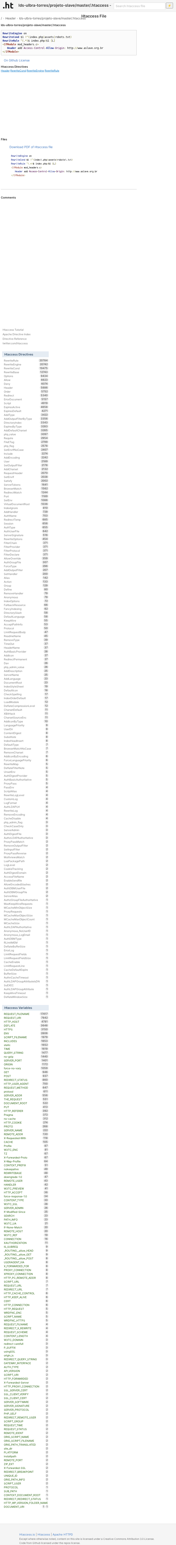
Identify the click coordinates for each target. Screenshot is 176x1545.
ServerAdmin (26, 830)
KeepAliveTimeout (26, 993)
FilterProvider (26, 546)
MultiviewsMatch (26, 857)
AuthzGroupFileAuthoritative (26, 900)
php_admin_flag (26, 822)
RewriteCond (18, 70)
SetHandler (26, 574)
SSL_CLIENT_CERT (26, 1398)
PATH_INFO (26, 1219)
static (26, 1045)
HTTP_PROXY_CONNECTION (26, 1386)
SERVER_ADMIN (26, 1208)
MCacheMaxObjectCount (26, 919)
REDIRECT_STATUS (26, 1080)
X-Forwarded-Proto (26, 1157)
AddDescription (26, 671)
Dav (26, 663)
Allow (26, 380)
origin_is (26, 1355)
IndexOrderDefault (26, 698)
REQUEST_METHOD (26, 1087)
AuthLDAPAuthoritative (26, 927)
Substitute (26, 737)
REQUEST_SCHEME (26, 1332)
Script (26, 403)
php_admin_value (26, 667)
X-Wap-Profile (26, 1161)
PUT (26, 1107)
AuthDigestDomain (26, 872)
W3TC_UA (26, 1223)
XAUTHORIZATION (26, 1242)
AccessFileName (26, 876)
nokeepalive (26, 1169)
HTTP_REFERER (26, 1111)
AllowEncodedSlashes (26, 884)
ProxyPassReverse (26, 853)
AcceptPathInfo (26, 624)
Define (26, 589)
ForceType (26, 566)
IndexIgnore (26, 508)
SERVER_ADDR (26, 1095)
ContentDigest (26, 733)
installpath (26, 1456)
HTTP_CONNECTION (26, 1305)
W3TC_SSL (26, 1204)
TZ (26, 1153)
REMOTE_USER (26, 1180)
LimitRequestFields (26, 954)
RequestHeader (26, 473)
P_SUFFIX (26, 1347)
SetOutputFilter (26, 465)
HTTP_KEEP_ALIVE (26, 1297)
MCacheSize (26, 923)
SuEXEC (26, 985)
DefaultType (26, 744)
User (26, 461)
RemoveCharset (26, 752)
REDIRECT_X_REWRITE (26, 1328)
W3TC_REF (26, 1235)
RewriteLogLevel (26, 795)
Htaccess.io (27, 1534)
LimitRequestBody (26, 632)
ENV (26, 1033)
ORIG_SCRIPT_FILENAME (26, 1440)
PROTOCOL (26, 1487)
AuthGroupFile (26, 562)
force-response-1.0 (26, 1196)
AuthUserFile (26, 531)
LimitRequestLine (26, 965)
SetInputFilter (26, 849)
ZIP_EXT (26, 1464)
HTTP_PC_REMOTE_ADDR (26, 1277)
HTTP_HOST (26, 1021)
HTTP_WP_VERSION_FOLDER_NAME (26, 1503)
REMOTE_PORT (26, 1460)
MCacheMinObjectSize (26, 907)
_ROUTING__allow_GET (26, 1254)
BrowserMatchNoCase (26, 748)
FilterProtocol (26, 550)
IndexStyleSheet (26, 686)
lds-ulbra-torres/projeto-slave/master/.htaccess (52, 18)
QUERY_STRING (26, 1052)
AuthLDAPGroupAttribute (26, 989)
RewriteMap (26, 764)
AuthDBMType (26, 938)
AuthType (26, 527)
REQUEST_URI (26, 1017)
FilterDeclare (26, 554)
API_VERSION (26, 1371)
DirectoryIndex (26, 422)
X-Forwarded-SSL (26, 1468)
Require (26, 438)
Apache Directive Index (16, 334)
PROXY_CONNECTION (26, 1270)
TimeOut (26, 643)
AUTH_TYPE (26, 1367)
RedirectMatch (26, 492)
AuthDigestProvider (26, 775)
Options (26, 376)
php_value (26, 434)
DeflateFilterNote (26, 768)
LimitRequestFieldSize (26, 958)
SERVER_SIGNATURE (26, 1405)
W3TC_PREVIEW (26, 1188)
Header (10, 18)
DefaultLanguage (26, 616)
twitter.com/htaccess (15, 343)
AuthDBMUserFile (26, 888)
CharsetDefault (26, 709)
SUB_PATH (26, 1491)
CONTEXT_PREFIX (26, 1165)
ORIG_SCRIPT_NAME (26, 1437)
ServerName (26, 674)
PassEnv (26, 787)
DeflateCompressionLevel (26, 706)
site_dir (26, 1448)
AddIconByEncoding (26, 756)
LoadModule (26, 702)
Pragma (26, 1114)
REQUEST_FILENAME (26, 1014)
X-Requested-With (26, 1138)
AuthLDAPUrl (26, 806)
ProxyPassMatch (26, 841)
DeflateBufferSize (26, 946)
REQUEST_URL (26, 1285)
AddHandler (26, 511)
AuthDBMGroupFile (26, 892)
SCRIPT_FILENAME (26, 1037)
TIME (26, 1048)
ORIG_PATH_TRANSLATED (26, 1444)
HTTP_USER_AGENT (26, 1083)
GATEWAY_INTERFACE (26, 1363)
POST (26, 1076)
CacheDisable (26, 818)
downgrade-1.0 (26, 1177)
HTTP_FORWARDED (26, 1378)
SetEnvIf (26, 477)
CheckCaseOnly (26, 826)
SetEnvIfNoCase (26, 449)
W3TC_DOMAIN (26, 1340)
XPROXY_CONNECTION (26, 1274)
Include (26, 453)
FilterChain (26, 543)
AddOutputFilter (26, 570)
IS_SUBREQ (26, 1246)
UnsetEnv (26, 771)
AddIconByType (26, 721)
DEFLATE (26, 1025)
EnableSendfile (26, 880)
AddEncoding (26, 457)
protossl (26, 1091)
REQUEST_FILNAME (26, 1324)
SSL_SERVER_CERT (26, 1390)
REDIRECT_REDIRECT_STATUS (26, 1499)
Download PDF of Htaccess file (31, 147)
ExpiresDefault (26, 411)
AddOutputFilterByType (26, 418)
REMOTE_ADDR (26, 1134)
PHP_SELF (26, 1413)
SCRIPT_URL (26, 1281)
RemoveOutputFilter (26, 845)
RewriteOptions (26, 539)
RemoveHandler (26, 593)
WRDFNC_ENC (26, 1312)
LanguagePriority (26, 725)
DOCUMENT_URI (24, 1506)
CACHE (26, 1142)
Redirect (26, 395)
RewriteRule (52, 70)
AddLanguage (26, 678)
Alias (26, 577)
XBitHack (26, 713)
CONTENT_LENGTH (26, 1336)
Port (26, 496)
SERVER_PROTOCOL (26, 1409)
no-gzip (26, 1056)
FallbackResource (26, 605)
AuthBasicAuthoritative (26, 779)
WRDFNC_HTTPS (26, 1320)
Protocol (26, 628)
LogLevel (26, 865)
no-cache (26, 1118)
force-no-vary (26, 1068)
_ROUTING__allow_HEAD (26, 1250)
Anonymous (26, 597)
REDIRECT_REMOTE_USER (26, 1417)
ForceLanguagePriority (26, 760)
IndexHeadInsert (26, 740)
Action (26, 581)
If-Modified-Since (26, 1211)
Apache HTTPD (63, 1534)
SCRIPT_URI (26, 1374)
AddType (26, 414)
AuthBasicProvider (26, 651)
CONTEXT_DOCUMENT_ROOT (26, 1495)
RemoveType (26, 640)
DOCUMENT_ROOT (26, 1103)
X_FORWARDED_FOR (26, 1266)
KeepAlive (26, 620)
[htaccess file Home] (8, 5)
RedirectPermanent (26, 659)
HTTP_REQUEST (26, 1308)
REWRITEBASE (26, 1173)
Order (26, 391)
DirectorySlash (26, 612)
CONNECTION (26, 1239)
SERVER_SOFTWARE (26, 1402)
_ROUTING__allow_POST (26, 1258)
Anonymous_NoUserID (26, 931)
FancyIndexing (26, 608)
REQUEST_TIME (26, 1425)
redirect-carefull (26, 1343)
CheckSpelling (26, 694)
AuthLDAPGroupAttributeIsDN (26, 981)
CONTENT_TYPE (26, 1200)
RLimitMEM (26, 942)
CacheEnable (26, 962)
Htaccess (44, 1534)
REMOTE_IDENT (26, 1433)
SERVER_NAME (26, 1130)
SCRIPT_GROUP (26, 1421)
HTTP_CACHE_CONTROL (26, 1293)
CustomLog (26, 799)
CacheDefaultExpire (26, 969)
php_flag (26, 446)
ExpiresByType (26, 426)
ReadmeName (26, 636)
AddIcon (26, 655)
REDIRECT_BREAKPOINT (26, 1471)
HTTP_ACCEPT (26, 1192)
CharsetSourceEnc (26, 717)
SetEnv (26, 500)
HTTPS (26, 1029)
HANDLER (26, 1184)
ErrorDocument (26, 399)
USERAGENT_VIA (26, 1262)
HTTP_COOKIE (26, 1122)
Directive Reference (15, 338)
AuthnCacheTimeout (26, 977)
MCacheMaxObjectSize (26, 915)
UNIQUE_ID (26, 1475)
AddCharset (26, 469)
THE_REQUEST (26, 1099)
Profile (26, 1145)
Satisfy (26, 480)
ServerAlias (26, 896)
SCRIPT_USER (26, 1483)
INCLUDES (26, 1041)
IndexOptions (26, 601)
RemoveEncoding (26, 814)
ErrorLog (26, 950)
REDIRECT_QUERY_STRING (26, 1359)
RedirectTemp (26, 519)
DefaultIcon (26, 690)
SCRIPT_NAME (26, 1316)
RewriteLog (26, 810)
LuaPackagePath (26, 861)
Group (26, 585)
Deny (26, 383)
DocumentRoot (26, 682)
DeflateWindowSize (26, 997)
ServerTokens (26, 484)
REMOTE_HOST (26, 1231)
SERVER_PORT (26, 1060)
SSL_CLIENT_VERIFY (26, 1394)
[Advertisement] (69, 105)
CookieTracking (26, 868)
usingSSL (26, 1351)
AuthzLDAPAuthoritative (26, 837)
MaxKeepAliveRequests (26, 903)
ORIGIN (26, 1064)
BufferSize (26, 973)
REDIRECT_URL (26, 1289)
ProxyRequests (26, 911)
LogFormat (26, 803)
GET (26, 1072)
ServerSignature (26, 535)
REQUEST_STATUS (26, 1429)
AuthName (26, 515)
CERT (26, 1301)
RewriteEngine (35, 70)
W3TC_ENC (26, 1149)
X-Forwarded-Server (26, 1382)
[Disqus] (69, 258)
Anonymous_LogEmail (26, 934)
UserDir (26, 729)
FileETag (26, 442)
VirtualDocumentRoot (26, 504)
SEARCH (26, 1215)
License (24, 60)
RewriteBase (26, 372)
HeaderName (26, 647)
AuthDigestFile (26, 834)
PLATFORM (26, 1452)
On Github (11, 60)
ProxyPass (26, 783)
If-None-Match (26, 1227)
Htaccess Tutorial (13, 329)
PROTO (26, 1126)
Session (26, 523)
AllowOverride (26, 558)
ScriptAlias (26, 791)
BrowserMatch (26, 488)
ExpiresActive (26, 407)
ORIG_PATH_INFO (26, 1479)
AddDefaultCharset (26, 430)
